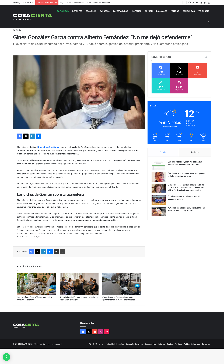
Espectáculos (120, 11)
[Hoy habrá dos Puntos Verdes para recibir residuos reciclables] (36, 284)
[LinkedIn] (32, 136)
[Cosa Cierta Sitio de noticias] (32, 17)
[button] (6, 357)
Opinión (149, 11)
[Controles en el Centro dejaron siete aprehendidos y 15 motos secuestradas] (121, 284)
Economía (91, 11)
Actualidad (63, 11)
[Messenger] (38, 136)
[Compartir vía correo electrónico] (56, 251)
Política (175, 11)
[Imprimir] (62, 251)
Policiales (161, 11)
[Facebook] (19, 136)
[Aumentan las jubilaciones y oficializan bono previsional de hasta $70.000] (159, 211)
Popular (163, 152)
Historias (136, 11)
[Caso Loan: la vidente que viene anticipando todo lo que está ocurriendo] (159, 177)
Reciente (195, 152)
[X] (26, 136)
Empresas (105, 11)
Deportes (77, 11)
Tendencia (203, 11)
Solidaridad (189, 11)
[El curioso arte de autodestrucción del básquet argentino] (159, 200)
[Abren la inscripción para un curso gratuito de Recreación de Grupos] (79, 284)
